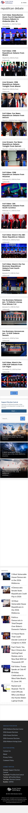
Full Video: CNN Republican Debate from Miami (13, 53)
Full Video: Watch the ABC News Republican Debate (13, 236)
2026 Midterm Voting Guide (12, 741)
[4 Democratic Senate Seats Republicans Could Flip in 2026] (14, 440)
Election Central (14, 779)
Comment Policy (8, 760)
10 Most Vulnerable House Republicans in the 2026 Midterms (18, 607)
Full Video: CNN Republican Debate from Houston (13, 174)
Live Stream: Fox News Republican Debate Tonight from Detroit (12, 144)
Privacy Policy (7, 757)
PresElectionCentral (17, 775)
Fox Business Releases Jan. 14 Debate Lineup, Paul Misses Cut (12, 302)
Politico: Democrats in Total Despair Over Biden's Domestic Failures (18, 623)
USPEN (11, 782)
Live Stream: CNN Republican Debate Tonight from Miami (11, 84)
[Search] (22, 419)
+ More (14, 393)
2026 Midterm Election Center (13, 729)
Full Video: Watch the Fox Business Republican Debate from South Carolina (13, 267)
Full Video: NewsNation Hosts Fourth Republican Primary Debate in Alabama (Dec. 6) (13, 18)
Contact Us (7, 751)
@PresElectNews (15, 777)
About (5, 754)
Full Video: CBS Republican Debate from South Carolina (13, 205)
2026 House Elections (10, 735)
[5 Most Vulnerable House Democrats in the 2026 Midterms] (14, 457)
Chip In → (14, 411)
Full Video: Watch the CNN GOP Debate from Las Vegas (12, 364)
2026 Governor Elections (11, 738)
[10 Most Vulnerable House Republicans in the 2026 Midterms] (14, 477)
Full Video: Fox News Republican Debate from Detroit (13, 115)
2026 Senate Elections (10, 732)
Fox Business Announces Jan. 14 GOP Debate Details (13, 333)
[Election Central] (7, 2)
